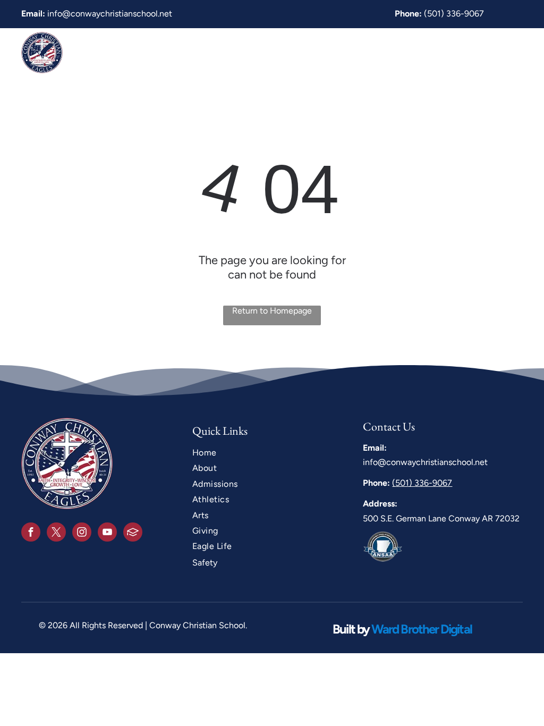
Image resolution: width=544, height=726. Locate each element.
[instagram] (81, 533)
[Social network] (132, 533)
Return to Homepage (272, 311)
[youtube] (107, 533)
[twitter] (56, 533)
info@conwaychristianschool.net (109, 14)
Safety (204, 563)
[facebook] (30, 533)
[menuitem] (163, 52)
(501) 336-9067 (454, 14)
